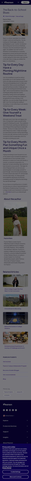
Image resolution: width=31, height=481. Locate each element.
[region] (15, 462)
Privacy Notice (6, 468)
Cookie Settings (15, 472)
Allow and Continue (15, 477)
